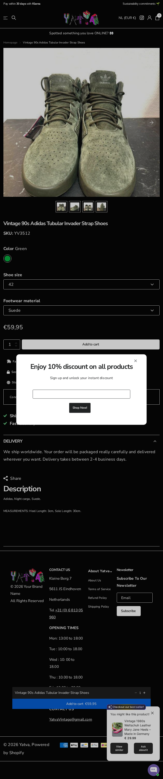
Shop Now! (80, 407)
